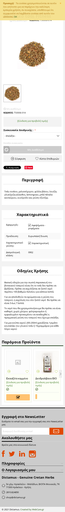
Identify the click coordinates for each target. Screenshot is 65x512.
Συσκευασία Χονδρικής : (18, 130)
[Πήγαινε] (56, 431)
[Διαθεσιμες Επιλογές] (18, 397)
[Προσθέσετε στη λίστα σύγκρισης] (9, 371)
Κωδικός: (34, 20)
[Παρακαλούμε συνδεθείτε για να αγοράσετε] (36, 396)
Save (30, 167)
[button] (32, 135)
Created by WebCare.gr (32, 509)
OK (15, 16)
